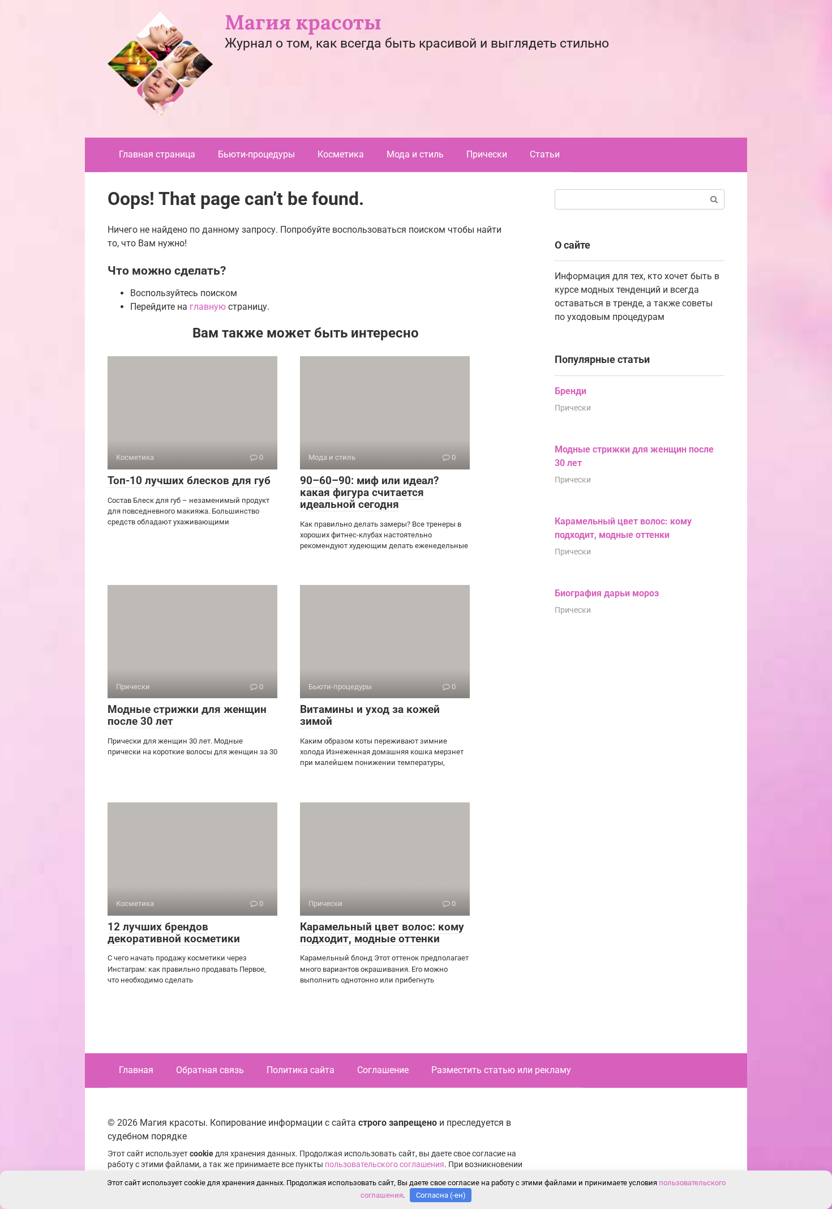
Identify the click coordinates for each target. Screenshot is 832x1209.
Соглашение (383, 1070)
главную (208, 306)
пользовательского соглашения (384, 1164)
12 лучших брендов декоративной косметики (174, 932)
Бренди (570, 391)
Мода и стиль (415, 154)
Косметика (341, 154)
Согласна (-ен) (441, 1195)
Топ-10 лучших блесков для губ (189, 480)
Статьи (545, 154)
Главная (136, 1070)
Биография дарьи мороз (607, 593)
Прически (486, 154)
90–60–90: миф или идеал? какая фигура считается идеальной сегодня (369, 492)
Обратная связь (210, 1070)
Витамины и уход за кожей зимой (370, 715)
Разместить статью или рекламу (501, 1070)
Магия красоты (303, 22)
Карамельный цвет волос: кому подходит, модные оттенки (382, 932)
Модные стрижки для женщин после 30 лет (187, 715)
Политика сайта (300, 1070)
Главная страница (157, 154)
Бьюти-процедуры (256, 154)
